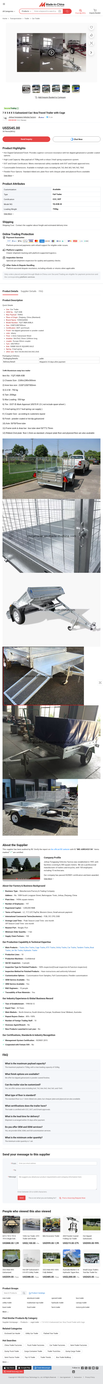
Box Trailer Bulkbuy (63, 1357)
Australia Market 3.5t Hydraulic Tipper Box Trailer (71, 1272)
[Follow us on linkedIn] (73, 1371)
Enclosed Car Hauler (12, 1333)
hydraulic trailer (58, 1302)
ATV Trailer (50, 947)
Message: (12, 1177)
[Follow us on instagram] (89, 1368)
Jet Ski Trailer (17, 950)
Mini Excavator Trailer (51, 1236)
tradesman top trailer (35, 1302)
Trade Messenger (42, 1368)
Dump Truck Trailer (12, 1351)
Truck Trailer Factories (35, 1345)
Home (5, 18)
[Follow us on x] (86, 1368)
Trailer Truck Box (53, 1351)
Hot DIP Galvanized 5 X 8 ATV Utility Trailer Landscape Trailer (31, 1272)
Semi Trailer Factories (78, 1345)
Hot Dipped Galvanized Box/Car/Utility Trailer (91, 1238)
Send (21, 1198)
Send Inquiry (26, 139)
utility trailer (7, 1302)
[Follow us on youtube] (93, 1368)
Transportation (16, 18)
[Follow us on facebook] (82, 1368)
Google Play (24, 1368)
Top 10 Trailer (30, 1357)
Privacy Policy (90, 1377)
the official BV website (60, 849)
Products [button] (25, 11)
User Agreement (65, 1377)
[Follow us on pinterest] (97, 1368)
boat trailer (7, 1307)
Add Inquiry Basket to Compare (52, 97)
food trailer (31, 1307)
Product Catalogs (38, 1293)
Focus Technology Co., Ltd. (34, 1377)
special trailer (57, 1298)
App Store (9, 1368)
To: (15, 1170)
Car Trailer (36, 18)
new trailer (7, 1298)
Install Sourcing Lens (14, 1371)
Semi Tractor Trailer (12, 1357)
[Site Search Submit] (67, 11)
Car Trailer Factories (57, 1345)
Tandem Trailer (83, 947)
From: (14, 1163)
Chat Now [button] (78, 139)
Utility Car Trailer (31, 1333)
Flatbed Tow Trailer (50, 1333)
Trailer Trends (45, 1357)
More (5, 1362)
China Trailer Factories (13, 1345)
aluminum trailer (33, 1298)
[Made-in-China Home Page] (51, 4)
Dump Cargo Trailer (73, 1351)
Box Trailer (29, 947)
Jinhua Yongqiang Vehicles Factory (22, 117)
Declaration (78, 1377)
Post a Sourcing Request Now (72, 1198)
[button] (4, 4)
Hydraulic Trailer (30, 950)
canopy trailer (81, 1302)
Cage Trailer (40, 947)
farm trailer (56, 1307)
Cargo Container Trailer (33, 1351)
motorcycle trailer (83, 1307)
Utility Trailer (61, 947)
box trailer (80, 1298)
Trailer (26, 18)
